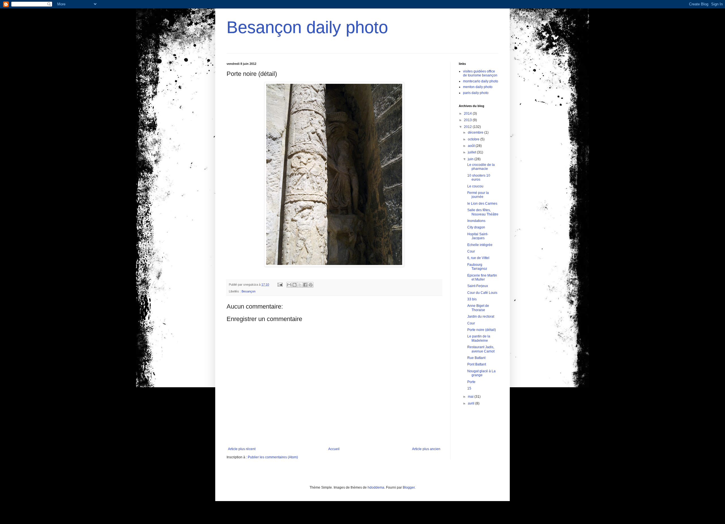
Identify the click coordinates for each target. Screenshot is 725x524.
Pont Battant (476, 364)
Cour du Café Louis (482, 293)
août (471, 146)
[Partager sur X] (300, 285)
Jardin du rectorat (480, 316)
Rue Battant (476, 358)
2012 (468, 127)
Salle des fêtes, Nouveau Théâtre (482, 212)
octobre (474, 139)
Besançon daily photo (307, 27)
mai (471, 397)
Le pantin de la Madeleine (478, 338)
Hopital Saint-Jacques (477, 236)
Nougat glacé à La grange (481, 373)
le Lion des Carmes (482, 204)
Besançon (248, 291)
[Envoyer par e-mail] (289, 285)
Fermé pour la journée (478, 195)
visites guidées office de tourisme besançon (480, 73)
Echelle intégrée (479, 245)
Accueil (334, 449)
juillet (472, 152)
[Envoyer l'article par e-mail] (279, 284)
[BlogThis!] (294, 285)
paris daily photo (476, 93)
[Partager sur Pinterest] (311, 285)
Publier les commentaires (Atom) (273, 457)
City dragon (476, 227)
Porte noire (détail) (481, 330)
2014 (468, 114)
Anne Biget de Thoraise (478, 308)
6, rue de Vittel (478, 258)
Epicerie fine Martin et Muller (482, 277)
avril (471, 403)
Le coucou (475, 186)
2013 (468, 120)
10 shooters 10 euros (478, 177)
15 (469, 388)
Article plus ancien (426, 449)
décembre (476, 132)
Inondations (476, 221)
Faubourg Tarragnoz (477, 267)
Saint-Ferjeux (477, 286)
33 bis (472, 299)
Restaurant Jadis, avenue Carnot (480, 349)
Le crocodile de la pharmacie (481, 167)
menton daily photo (477, 87)
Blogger (409, 487)
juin (471, 159)
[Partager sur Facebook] (305, 285)
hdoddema (376, 487)
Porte (471, 382)
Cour (471, 251)
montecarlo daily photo (480, 81)
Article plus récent (241, 449)
